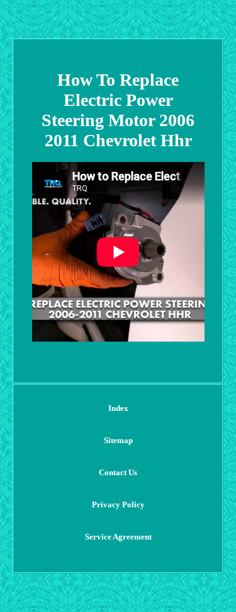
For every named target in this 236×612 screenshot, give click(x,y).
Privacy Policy (118, 504)
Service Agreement (118, 536)
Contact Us (118, 472)
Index (118, 408)
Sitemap (118, 440)
